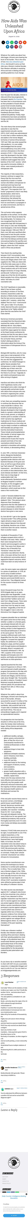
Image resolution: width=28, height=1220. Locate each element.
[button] (3, 42)
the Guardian (18, 99)
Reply (2, 1061)
